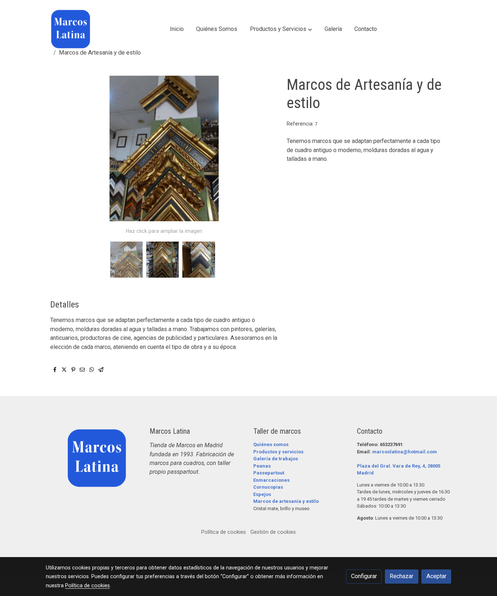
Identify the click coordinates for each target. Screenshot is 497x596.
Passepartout (268, 473)
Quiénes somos (271, 444)
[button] (281, 29)
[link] (70, 29)
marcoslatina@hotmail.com (404, 451)
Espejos (262, 494)
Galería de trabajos (275, 458)
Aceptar (436, 576)
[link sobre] (93, 458)
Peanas (262, 466)
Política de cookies (223, 532)
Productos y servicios (278, 451)
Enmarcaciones (271, 480)
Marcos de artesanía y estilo (286, 501)
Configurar (364, 576)
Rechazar (401, 576)
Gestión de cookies (273, 532)
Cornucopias (268, 487)
